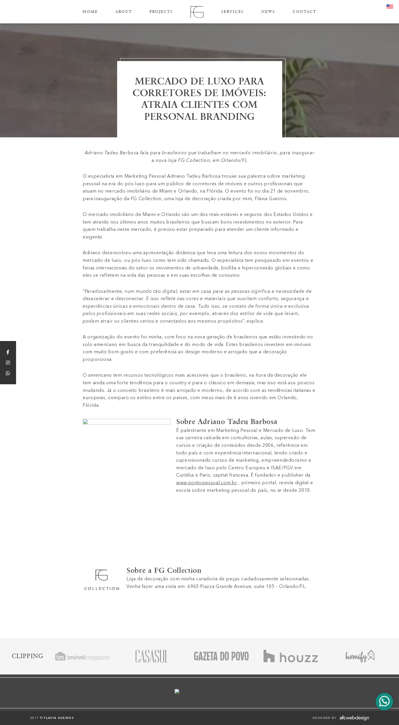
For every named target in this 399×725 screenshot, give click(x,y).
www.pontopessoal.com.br (206, 482)
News (268, 11)
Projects (161, 11)
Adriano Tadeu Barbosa (237, 421)
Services (232, 11)
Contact (304, 11)
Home (90, 11)
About (123, 11)
